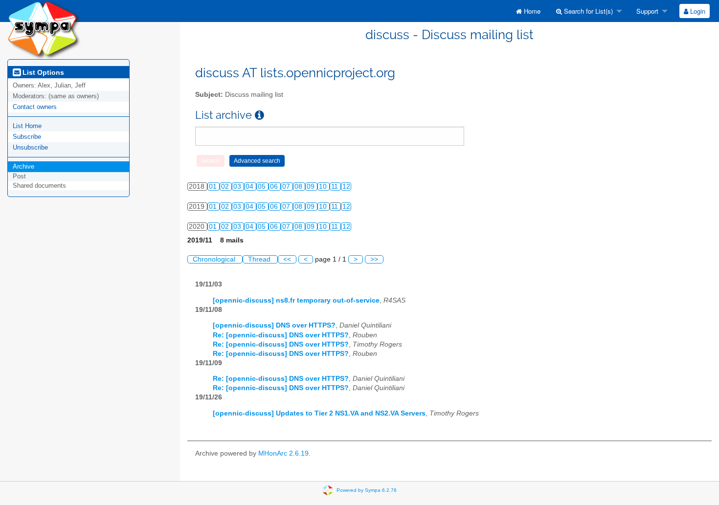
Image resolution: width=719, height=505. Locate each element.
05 (263, 186)
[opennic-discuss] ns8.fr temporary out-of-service (296, 300)
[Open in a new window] (259, 115)
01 (214, 186)
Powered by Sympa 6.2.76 (367, 490)
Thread (260, 259)
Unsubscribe (30, 147)
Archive (23, 166)
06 (275, 186)
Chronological (215, 259)
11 (335, 186)
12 (346, 186)
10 (324, 186)
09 (311, 186)
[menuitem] (528, 11)
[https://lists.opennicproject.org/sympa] (44, 29)
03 (238, 186)
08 (299, 186)
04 (250, 186)
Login (696, 11)
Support (646, 11)
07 (287, 186)
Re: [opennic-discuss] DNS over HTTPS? (281, 335)
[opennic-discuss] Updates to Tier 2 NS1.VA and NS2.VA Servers (319, 413)
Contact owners (35, 106)
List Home (27, 126)
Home (531, 11)
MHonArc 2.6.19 (283, 453)
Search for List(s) (587, 11)
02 (226, 186)
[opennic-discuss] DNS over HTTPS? (274, 325)
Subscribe (27, 136)
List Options (42, 72)
